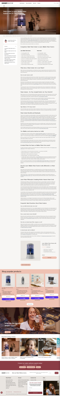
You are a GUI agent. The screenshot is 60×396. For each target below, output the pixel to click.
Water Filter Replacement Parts (10, 382)
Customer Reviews (21, 386)
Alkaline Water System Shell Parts (11, 385)
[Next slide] (13, 280)
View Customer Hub (9, 391)
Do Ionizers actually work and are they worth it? (9, 54)
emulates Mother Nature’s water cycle (26, 175)
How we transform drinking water (23, 381)
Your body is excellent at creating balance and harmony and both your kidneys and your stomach (39, 119)
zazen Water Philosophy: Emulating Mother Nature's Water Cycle (9, 60)
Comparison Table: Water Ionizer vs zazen (9, 49)
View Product (49, 257)
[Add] (13, 285)
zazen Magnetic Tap (40, 156)
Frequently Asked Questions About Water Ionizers (9, 63)
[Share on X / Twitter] (7, 30)
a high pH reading (36, 84)
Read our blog (20, 385)
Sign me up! (35, 392)
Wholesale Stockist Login (17, 391)
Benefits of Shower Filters (22, 382)
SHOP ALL (7, 388)
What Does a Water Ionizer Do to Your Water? (10, 51)
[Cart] (58, 3)
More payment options (51, 299)
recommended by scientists (43, 96)
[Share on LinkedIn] (8, 30)
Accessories (8, 386)
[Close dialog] (58, 382)
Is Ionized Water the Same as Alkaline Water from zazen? (10, 58)
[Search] (54, 3)
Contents (5, 46)
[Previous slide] (3, 280)
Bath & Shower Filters (9, 381)
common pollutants (47, 78)
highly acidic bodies (45, 99)
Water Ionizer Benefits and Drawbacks (10, 55)
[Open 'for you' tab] (2, 393)
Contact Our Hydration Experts (26, 264)
